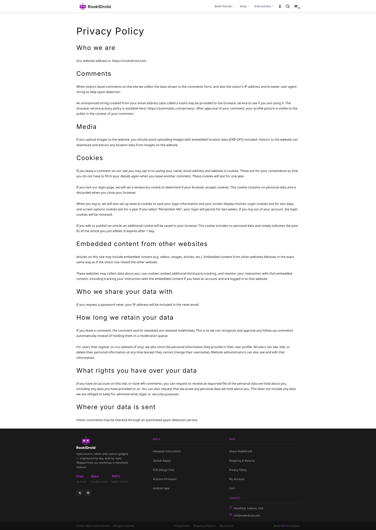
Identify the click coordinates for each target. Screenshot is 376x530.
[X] (79, 492)
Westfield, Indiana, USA (248, 508)
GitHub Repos (162, 460)
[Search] (288, 6)
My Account (236, 479)
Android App (161, 488)
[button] (233, 6)
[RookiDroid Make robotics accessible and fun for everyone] (95, 6)
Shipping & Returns (242, 460)
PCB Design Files (163, 470)
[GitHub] (88, 492)
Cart (232, 488)
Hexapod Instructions (167, 451)
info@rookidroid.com (247, 515)
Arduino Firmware (164, 479)
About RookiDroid (240, 451)
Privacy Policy (238, 470)
